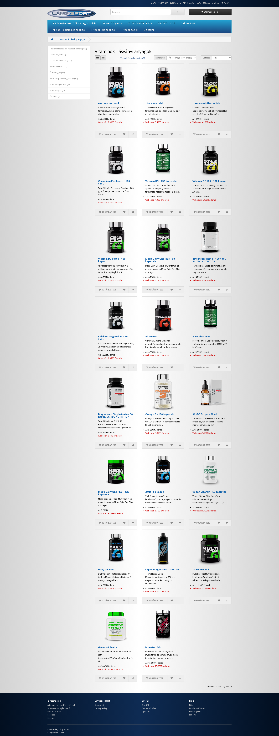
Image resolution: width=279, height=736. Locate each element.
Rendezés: (160, 57)
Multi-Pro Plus (200, 569)
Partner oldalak (149, 708)
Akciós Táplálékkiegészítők (69, 29)
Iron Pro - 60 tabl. (108, 103)
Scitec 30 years (112, 23)
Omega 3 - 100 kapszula (159, 414)
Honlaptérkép (101, 708)
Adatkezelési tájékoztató (58, 708)
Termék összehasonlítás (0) (132, 58)
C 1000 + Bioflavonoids (206, 103)
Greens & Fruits (107, 647)
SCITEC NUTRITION (139, 23)
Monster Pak (153, 647)
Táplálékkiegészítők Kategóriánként (75, 23)
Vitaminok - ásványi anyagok (73, 39)
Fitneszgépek (129, 29)
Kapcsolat (99, 705)
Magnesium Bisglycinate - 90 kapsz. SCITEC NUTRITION (115, 415)
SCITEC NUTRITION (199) (61, 60)
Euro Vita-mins (201, 336)
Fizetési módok (54, 711)
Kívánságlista (195, 711)
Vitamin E (151, 336)
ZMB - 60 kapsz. (154, 491)
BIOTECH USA (166, 23)
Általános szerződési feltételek (61, 705)
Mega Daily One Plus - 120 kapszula (113, 493)
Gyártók (145, 705)
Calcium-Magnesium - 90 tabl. (113, 338)
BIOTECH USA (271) (58, 66)
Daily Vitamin (106, 569)
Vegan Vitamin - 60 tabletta (209, 491)
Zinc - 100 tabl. (154, 103)
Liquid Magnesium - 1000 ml (162, 569)
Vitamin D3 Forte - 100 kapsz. (111, 260)
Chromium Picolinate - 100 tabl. (114, 182)
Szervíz (50, 718)
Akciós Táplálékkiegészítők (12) (64, 78)
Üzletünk (149, 29)
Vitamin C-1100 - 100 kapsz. (209, 181)
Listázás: (207, 57)
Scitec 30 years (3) (58, 54)
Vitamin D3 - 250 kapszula (160, 181)
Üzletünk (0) (55, 96)
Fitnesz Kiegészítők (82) (60, 84)
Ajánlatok (146, 711)
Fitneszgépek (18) (57, 90)
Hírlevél (192, 714)
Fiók (191, 705)
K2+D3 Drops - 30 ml (204, 414)
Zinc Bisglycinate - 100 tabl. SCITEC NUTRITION (209, 260)
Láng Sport (64, 729)
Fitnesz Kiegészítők (103, 29)
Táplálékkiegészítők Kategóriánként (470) (68, 48)
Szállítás (51, 714)
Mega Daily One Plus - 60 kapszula (160, 260)
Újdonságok (188, 23)
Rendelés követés (197, 708)
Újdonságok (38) (57, 72)
